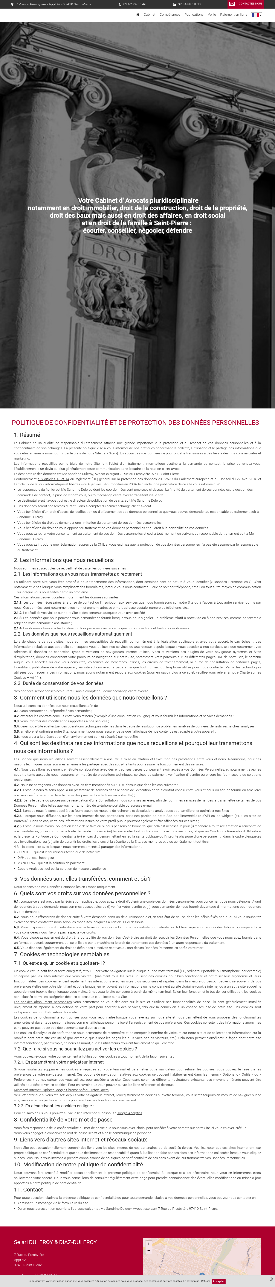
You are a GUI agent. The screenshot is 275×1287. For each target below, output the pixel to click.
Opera (104, 1090)
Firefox (94, 1090)
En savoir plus (191, 1280)
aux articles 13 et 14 (53, 479)
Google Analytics (129, 1113)
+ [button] (148, 1244)
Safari (84, 1090)
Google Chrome (67, 1090)
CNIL (101, 544)
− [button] (148, 1250)
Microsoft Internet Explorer (34, 1090)
